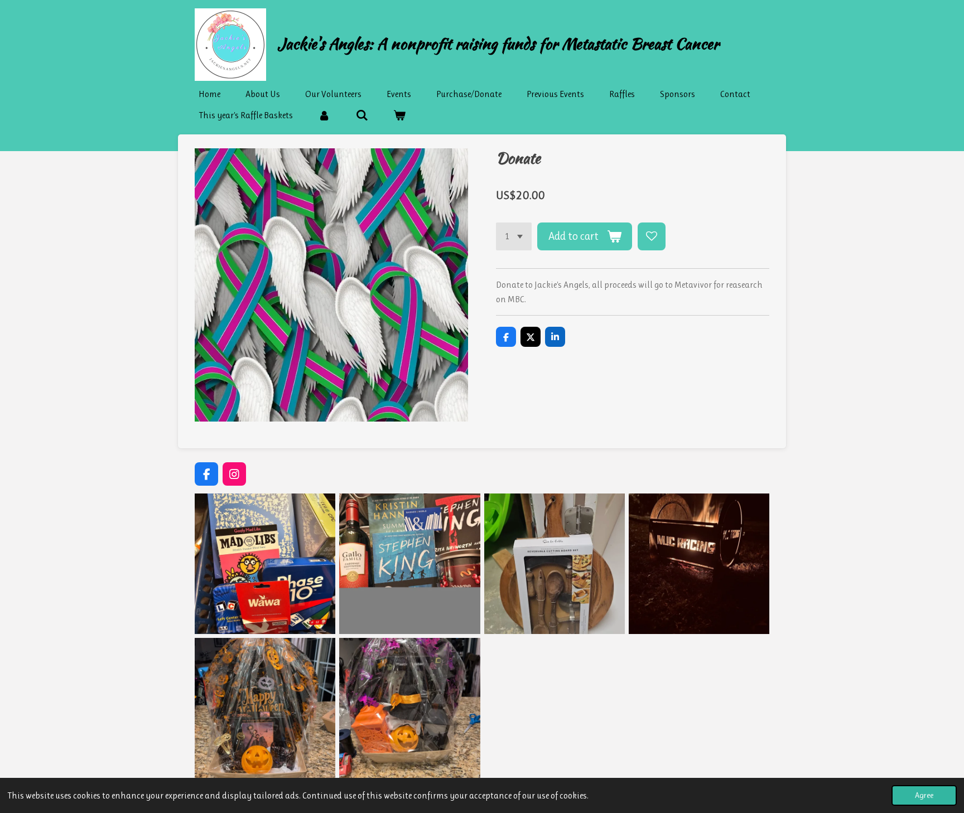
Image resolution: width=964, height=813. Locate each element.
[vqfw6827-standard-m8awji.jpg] (410, 708)
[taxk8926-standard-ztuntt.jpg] (410, 564)
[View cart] (399, 115)
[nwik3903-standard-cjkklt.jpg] (265, 564)
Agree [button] (924, 795)
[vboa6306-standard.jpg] (698, 564)
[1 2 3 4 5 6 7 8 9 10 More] (514, 236)
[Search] (361, 115)
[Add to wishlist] (652, 236)
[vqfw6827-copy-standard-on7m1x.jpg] (265, 708)
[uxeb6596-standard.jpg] (554, 564)
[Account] (324, 115)
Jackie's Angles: (498, 43)
